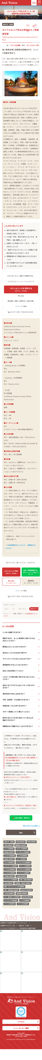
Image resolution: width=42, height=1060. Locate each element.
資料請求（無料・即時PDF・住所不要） (21, 301)
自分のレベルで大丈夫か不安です (15, 653)
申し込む (21, 295)
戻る (21, 833)
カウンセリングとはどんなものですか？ (17, 659)
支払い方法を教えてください (13, 671)
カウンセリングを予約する (21, 289)
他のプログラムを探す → (31, 825)
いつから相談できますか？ (12, 632)
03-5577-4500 (22, 1036)
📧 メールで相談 (21, 306)
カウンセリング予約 (11, 572)
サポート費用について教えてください (16, 712)
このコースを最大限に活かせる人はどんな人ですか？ (19, 678)
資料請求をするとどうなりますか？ (15, 665)
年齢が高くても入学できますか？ (15, 706)
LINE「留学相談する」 (30, 572)
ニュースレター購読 (21, 1028)
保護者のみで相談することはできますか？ (18, 726)
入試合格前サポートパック (16, 545)
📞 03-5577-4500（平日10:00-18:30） (21, 312)
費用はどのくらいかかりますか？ (15, 647)
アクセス (21, 1021)
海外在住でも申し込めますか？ (14, 694)
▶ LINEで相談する (10, 797)
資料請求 (31, 582)
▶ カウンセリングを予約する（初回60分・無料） (21, 805)
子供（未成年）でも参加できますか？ (16, 700)
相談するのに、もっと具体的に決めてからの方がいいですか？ (19, 639)
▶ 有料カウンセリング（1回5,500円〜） (18, 777)
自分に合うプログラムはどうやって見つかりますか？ (19, 686)
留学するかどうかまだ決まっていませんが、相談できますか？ (19, 719)
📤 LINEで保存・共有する (21, 818)
